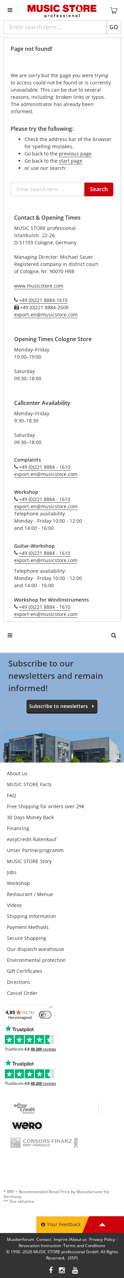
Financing (18, 828)
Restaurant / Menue (30, 894)
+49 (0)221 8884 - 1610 (44, 467)
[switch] (45, 1015)
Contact (44, 1239)
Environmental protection (36, 960)
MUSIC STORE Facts (29, 784)
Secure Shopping (26, 938)
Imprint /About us (70, 1239)
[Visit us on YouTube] (75, 1271)
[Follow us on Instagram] (62, 1271)
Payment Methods (28, 927)
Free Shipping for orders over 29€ (45, 806)
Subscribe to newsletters (58, 706)
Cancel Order (22, 993)
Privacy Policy (102, 1239)
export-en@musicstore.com (46, 314)
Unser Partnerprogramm (35, 850)
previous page (75, 153)
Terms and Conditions (84, 1245)
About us (17, 773)
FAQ (11, 795)
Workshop (18, 883)
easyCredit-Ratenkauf (31, 839)
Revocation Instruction (40, 1245)
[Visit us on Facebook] (51, 1271)
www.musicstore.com (38, 285)
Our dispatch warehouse (35, 949)
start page (70, 161)
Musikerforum (20, 1239)
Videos (14, 905)
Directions (18, 982)
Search (99, 189)
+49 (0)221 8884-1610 (43, 300)
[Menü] (50, 1008)
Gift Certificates (24, 971)
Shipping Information (31, 916)
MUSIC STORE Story (29, 861)
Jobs (12, 872)
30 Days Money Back (30, 817)
